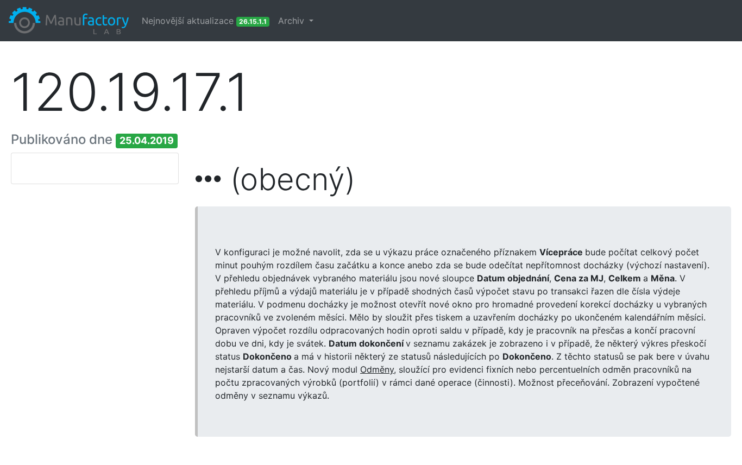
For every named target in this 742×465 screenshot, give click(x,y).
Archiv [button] (292, 20)
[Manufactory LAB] (69, 20)
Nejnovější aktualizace (204, 20)
